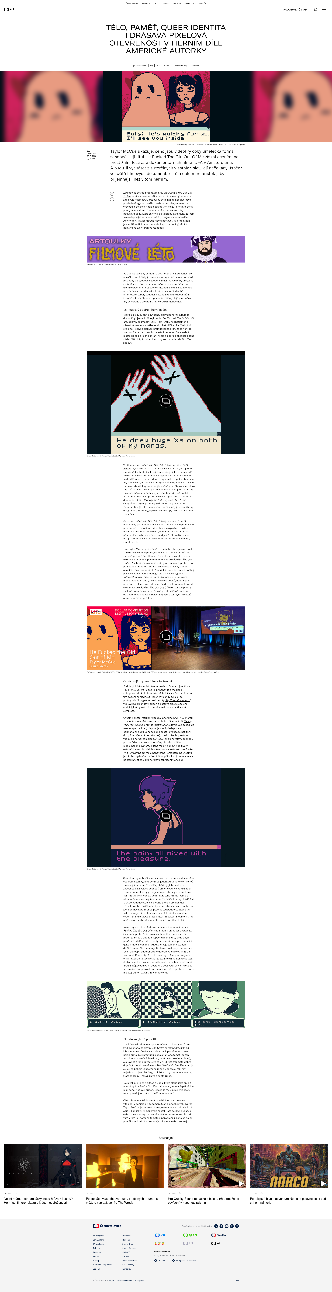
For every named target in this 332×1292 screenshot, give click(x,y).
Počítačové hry (139, 65)
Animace (195, 65)
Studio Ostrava (129, 1248)
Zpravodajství (146, 3)
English (111, 1280)
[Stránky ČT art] (188, 1244)
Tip (158, 65)
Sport (157, 3)
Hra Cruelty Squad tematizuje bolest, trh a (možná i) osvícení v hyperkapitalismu (203, 1200)
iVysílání (165, 3)
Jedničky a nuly (181, 65)
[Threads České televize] (237, 1227)
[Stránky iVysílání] (224, 1235)
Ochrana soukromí (124, 1280)
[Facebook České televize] (221, 1227)
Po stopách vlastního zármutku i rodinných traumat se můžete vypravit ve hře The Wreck (122, 1200)
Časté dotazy (128, 1264)
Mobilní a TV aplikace (102, 1264)
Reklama (126, 1239)
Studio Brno (127, 1244)
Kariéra (125, 1256)
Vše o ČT (202, 3)
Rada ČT (126, 1252)
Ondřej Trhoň (92, 153)
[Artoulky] (166, 247)
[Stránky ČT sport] (190, 1236)
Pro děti (187, 3)
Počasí (96, 1256)
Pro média (127, 1235)
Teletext (97, 1248)
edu (194, 3)
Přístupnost (139, 1280)
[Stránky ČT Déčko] (159, 1244)
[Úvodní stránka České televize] (107, 1227)
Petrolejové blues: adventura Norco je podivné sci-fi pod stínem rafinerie (288, 1200)
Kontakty (126, 1268)
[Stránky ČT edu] (224, 1243)
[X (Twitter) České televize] (232, 1227)
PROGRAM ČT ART (296, 9)
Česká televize (132, 3)
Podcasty (97, 1252)
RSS (237, 1280)
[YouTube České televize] (226, 1227)
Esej (151, 65)
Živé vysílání (98, 1239)
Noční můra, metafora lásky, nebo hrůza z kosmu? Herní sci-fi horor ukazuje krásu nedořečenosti (38, 1200)
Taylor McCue (146, 220)
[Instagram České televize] (216, 1227)
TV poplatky (98, 1244)
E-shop (96, 1260)
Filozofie (167, 65)
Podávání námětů (130, 1260)
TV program (176, 3)
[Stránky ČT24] (160, 1236)
